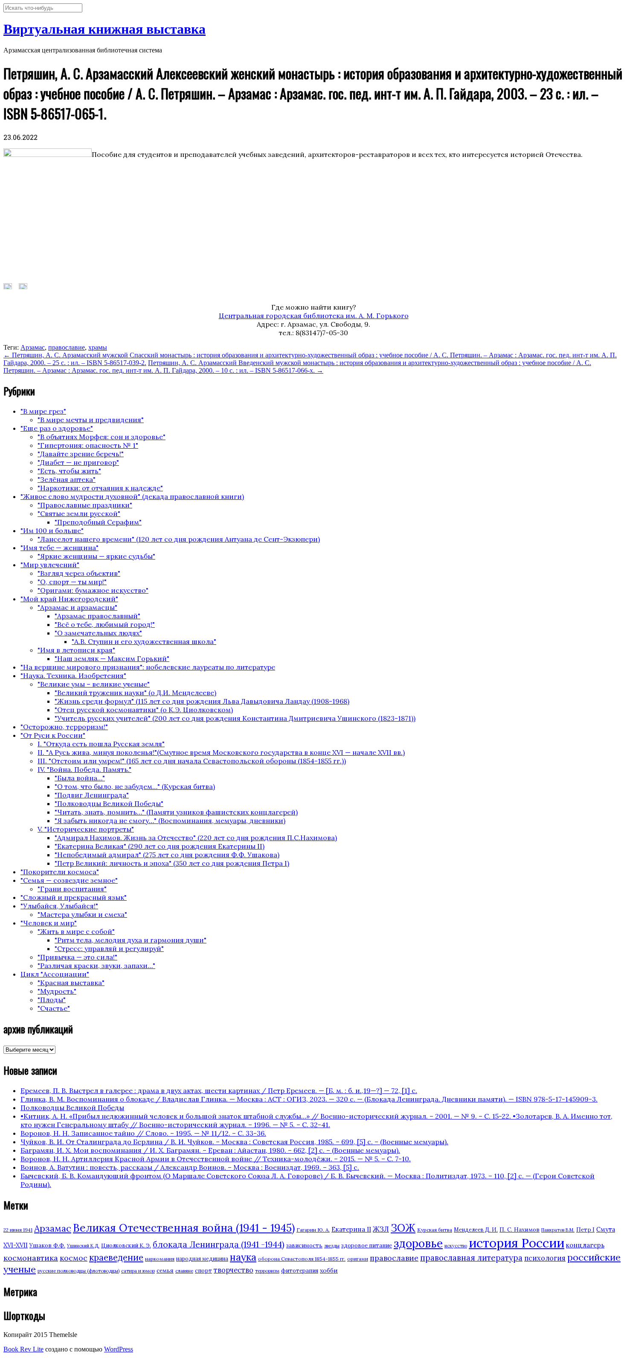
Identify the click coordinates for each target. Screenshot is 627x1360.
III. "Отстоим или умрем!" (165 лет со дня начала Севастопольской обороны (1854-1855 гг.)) (192, 761)
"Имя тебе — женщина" (59, 547)
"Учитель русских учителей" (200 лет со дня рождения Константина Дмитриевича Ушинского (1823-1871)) (235, 718)
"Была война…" (80, 778)
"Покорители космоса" (59, 871)
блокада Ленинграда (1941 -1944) (218, 1244)
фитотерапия (299, 1270)
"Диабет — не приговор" (78, 462)
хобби (329, 1270)
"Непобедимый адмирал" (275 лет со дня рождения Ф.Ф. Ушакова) (167, 854)
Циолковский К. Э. (126, 1245)
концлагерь (585, 1245)
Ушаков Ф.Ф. (47, 1245)
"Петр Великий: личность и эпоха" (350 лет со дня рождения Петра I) (172, 863)
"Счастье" (54, 1008)
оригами (357, 1259)
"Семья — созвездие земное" (69, 880)
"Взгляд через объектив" (79, 573)
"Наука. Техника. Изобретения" (73, 675)
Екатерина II (351, 1229)
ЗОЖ (403, 1228)
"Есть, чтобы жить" (69, 471)
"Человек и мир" (48, 923)
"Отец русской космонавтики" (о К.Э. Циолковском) (144, 709)
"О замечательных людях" (98, 633)
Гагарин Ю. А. (313, 1230)
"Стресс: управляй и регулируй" (109, 948)
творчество (233, 1270)
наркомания (159, 1259)
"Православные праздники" (85, 505)
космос (73, 1258)
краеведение (116, 1257)
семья (165, 1270)
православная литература (471, 1258)
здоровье (418, 1243)
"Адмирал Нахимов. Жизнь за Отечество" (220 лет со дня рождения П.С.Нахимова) (196, 837)
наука (243, 1257)
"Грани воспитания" (72, 888)
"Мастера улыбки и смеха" (82, 914)
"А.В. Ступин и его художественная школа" (144, 641)
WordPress (118, 1349)
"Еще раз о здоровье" (56, 428)
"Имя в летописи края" (76, 650)
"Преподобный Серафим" (98, 522)
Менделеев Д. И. (476, 1230)
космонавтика (30, 1258)
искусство (455, 1246)
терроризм (267, 1271)
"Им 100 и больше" (52, 530)
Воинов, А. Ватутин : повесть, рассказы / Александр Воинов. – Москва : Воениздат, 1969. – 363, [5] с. (189, 1167)
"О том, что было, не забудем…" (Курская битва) (135, 786)
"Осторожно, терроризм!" (64, 726)
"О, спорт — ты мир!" (72, 581)
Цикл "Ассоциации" (54, 974)
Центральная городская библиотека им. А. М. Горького (314, 315)
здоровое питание (366, 1245)
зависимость (304, 1245)
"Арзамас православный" (97, 616)
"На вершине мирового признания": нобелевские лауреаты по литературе (147, 667)
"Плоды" (52, 999)
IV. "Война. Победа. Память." (84, 769)
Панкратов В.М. (558, 1230)
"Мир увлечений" (49, 564)
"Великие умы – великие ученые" (94, 684)
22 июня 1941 (17, 1230)
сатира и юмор (138, 1271)
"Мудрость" (57, 991)
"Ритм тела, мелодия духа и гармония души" (130, 940)
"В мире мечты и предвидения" (91, 419)
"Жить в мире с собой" (76, 931)
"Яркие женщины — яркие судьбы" (96, 556)
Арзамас (32, 347)
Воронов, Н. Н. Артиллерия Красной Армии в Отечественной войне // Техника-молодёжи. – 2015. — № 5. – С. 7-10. (215, 1158)
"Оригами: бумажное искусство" (93, 590)
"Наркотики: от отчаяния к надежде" (100, 488)
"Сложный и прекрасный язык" (73, 897)
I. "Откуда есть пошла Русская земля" (101, 743)
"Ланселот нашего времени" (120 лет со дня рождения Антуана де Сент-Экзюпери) (179, 539)
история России (516, 1243)
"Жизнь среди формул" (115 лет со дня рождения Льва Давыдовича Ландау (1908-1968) (202, 701)
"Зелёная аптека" (67, 479)
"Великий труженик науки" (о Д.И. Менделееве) (135, 692)
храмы (97, 347)
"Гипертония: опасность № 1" (88, 445)
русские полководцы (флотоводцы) (78, 1271)
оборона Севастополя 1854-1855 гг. (301, 1259)
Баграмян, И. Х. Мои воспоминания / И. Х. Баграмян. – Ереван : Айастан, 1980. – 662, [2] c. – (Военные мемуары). (210, 1150)
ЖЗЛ (381, 1228)
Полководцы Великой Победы (72, 1107)
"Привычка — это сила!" (77, 957)
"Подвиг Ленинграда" (92, 795)
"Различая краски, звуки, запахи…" (96, 965)
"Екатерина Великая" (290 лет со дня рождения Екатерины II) (159, 846)
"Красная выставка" (71, 982)
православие (66, 347)
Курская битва (434, 1230)
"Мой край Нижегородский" (69, 598)
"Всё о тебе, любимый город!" (105, 624)
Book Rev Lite (23, 1349)
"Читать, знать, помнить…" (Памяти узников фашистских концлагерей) (176, 812)
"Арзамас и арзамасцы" (77, 607)
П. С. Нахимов (519, 1229)
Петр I (585, 1229)
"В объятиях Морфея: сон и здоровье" (101, 436)
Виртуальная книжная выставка (104, 29)
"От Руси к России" (52, 735)
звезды (332, 1246)
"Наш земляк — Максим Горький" (112, 658)
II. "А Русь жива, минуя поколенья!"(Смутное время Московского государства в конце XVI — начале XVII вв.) (221, 752)
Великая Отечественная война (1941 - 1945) (184, 1228)
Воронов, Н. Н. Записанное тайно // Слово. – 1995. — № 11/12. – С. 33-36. (143, 1133)
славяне (184, 1271)
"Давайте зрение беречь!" (81, 453)
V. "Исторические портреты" (86, 829)
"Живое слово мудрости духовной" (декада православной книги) (132, 496)
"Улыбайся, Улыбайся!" (59, 906)
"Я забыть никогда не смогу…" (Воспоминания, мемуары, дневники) (170, 820)
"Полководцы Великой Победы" (109, 803)
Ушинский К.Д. (83, 1246)
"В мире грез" (43, 411)
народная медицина (202, 1259)
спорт (203, 1270)
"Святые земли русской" (79, 513)
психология (545, 1258)
